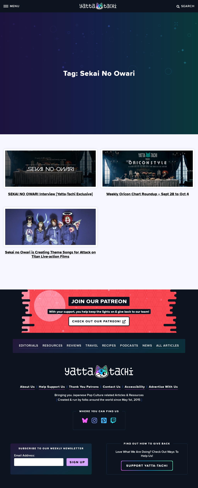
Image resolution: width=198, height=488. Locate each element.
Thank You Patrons (84, 386)
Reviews (74, 346)
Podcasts (129, 346)
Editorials (28, 346)
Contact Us (112, 386)
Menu (15, 6)
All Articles (167, 346)
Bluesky (85, 420)
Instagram (94, 420)
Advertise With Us (163, 386)
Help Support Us (52, 386)
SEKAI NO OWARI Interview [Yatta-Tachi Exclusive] (50, 194)
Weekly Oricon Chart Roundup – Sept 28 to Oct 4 (147, 194)
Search (188, 6)
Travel (91, 346)
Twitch (113, 420)
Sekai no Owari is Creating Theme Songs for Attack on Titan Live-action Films (50, 254)
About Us (27, 386)
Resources (53, 346)
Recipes (109, 346)
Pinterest (104, 420)
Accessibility (135, 386)
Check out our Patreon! (97, 321)
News (147, 346)
